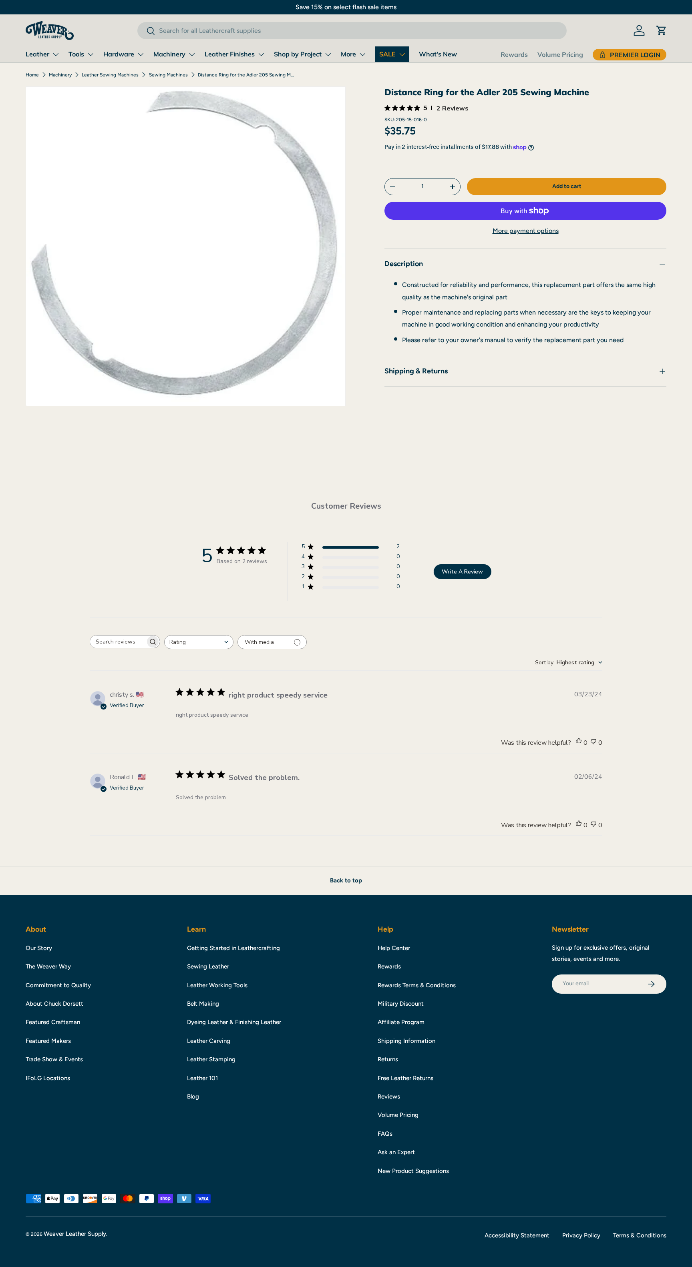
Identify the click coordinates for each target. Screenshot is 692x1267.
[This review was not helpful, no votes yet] (593, 743)
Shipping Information (406, 1040)
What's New (438, 54)
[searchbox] (117, 642)
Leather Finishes (230, 54)
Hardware (118, 54)
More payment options (526, 231)
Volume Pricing (560, 54)
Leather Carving (208, 1040)
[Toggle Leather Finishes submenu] (261, 54)
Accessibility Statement (517, 1235)
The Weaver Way (48, 966)
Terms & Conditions (639, 1235)
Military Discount (401, 1003)
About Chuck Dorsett (54, 1003)
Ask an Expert (396, 1152)
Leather (37, 54)
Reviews (389, 1096)
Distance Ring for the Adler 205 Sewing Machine (246, 75)
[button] (661, 30)
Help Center (394, 948)
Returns (388, 1059)
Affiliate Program (401, 1022)
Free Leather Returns (405, 1078)
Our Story (39, 948)
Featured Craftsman (53, 1022)
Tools (76, 54)
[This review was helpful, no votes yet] (578, 743)
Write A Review (462, 571)
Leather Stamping (211, 1059)
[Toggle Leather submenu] (55, 54)
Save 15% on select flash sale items (346, 7)
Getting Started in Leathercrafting (233, 948)
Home (32, 75)
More (348, 54)
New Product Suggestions (413, 1171)
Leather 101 (202, 1078)
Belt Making (203, 1003)
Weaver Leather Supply (75, 1233)
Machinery (169, 54)
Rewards (514, 54)
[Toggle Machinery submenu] (192, 54)
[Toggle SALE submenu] (402, 54)
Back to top (346, 880)
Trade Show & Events (54, 1059)
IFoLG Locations (48, 1078)
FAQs (385, 1133)
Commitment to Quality (58, 985)
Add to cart (566, 186)
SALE (387, 54)
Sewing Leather (208, 966)
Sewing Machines (168, 75)
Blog (193, 1096)
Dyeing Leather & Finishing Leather (234, 1022)
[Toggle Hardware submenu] (140, 54)
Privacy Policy (581, 1235)
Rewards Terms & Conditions (417, 985)
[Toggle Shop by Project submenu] (328, 54)
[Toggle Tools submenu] (90, 54)
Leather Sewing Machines (110, 75)
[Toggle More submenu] (362, 54)
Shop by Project (298, 54)
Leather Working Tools (217, 985)
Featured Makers (48, 1040)
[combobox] (351, 30)
